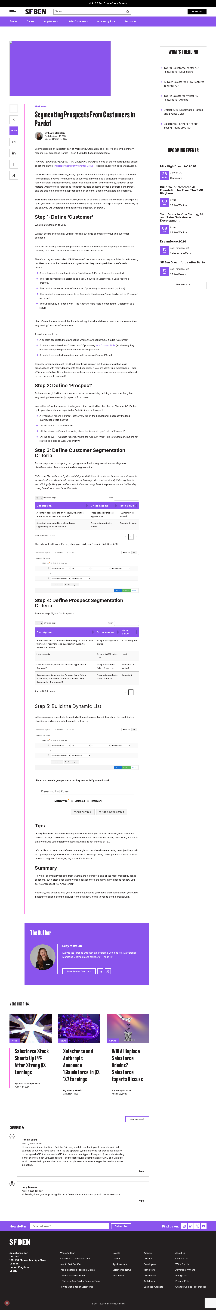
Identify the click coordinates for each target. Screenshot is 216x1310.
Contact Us (181, 1258)
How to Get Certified (70, 1264)
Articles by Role (106, 21)
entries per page (49, 498)
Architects (149, 1281)
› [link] (136, 537)
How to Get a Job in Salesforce (76, 1286)
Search (128, 12)
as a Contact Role (105, 345)
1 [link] (130, 537)
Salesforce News (78, 21)
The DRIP (107, 956)
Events (13, 21)
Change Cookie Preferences (191, 1286)
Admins (148, 1252)
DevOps (148, 1258)
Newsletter (197, 11)
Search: (110, 498)
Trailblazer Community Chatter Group (73, 165)
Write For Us (182, 1264)
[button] (86, 506)
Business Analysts (153, 1286)
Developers (150, 1264)
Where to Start (67, 1252)
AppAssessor (51, 21)
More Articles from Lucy (79, 971)
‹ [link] (125, 537)
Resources (130, 21)
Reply (141, 1171)
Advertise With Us (185, 1269)
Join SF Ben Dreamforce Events (108, 3)
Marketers (41, 106)
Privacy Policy (183, 1281)
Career (31, 21)
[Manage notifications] (6, 1303)
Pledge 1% (181, 1275)
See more (181, 284)
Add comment (137, 1119)
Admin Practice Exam (73, 1275)
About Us (180, 1252)
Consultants (150, 1275)
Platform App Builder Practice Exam (81, 1281)
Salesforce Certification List (74, 1258)
